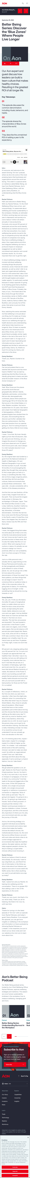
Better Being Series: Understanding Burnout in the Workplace (13, 1025)
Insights (16, 1101)
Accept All (14, 1175)
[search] (22, 3)
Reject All (15, 1171)
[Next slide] (9, 1036)
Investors (4, 1101)
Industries (17, 1098)
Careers (4, 1098)
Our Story (5, 1094)
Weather (4, 1121)
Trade (3, 1114)
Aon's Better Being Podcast (10, 10)
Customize (15, 1167)
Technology (5, 1118)
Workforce (5, 1124)
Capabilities (18, 1094)
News (3, 1105)
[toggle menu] (27, 3)
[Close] (28, 1137)
